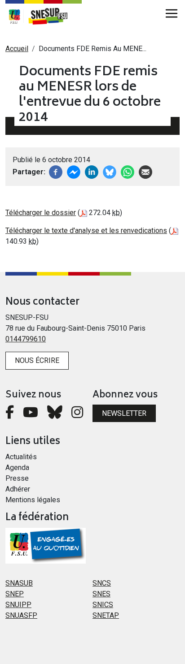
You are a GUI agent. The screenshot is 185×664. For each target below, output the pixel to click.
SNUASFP (21, 615)
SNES (101, 594)
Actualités (21, 457)
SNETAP (105, 615)
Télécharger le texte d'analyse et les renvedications (86, 230)
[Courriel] (145, 171)
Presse (17, 478)
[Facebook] (55, 171)
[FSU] (14, 16)
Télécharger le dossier (40, 212)
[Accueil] (52, 16)
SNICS (102, 604)
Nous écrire (37, 360)
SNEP (14, 594)
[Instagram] (77, 414)
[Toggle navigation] (172, 13)
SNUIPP (18, 604)
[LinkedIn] (91, 171)
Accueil (16, 48)
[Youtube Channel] (30, 414)
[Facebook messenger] (73, 171)
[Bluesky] (54, 414)
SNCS (101, 583)
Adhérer (17, 489)
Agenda (17, 467)
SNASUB (19, 583)
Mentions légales (32, 500)
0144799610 (25, 339)
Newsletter (124, 413)
